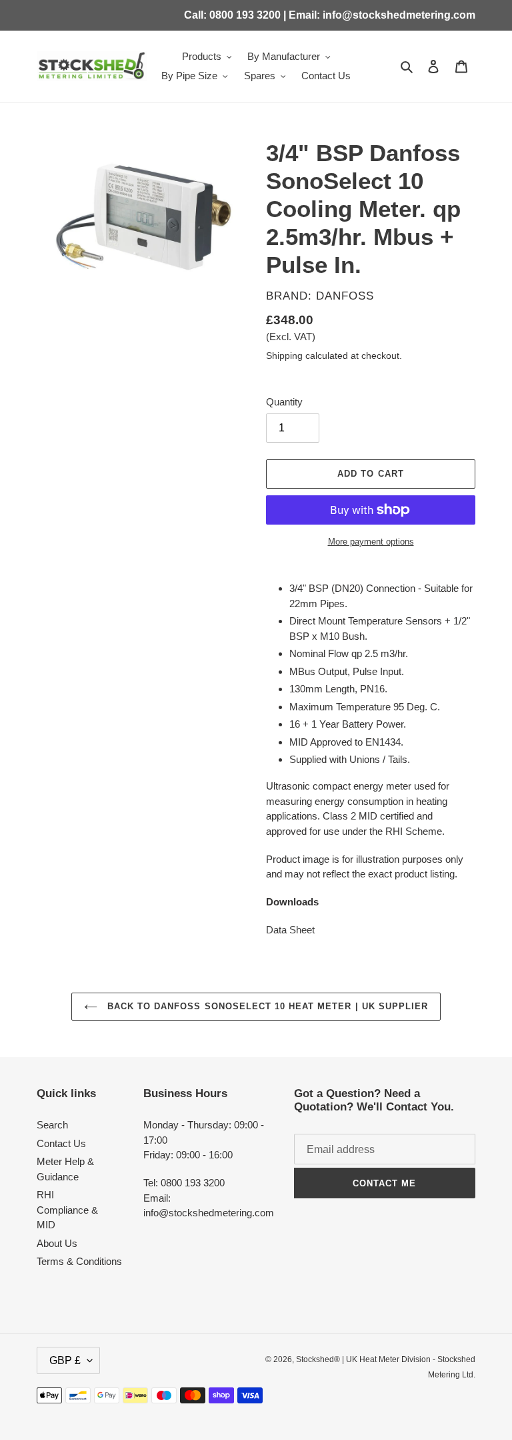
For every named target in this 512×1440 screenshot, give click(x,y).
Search (52, 1124)
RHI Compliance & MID (67, 1209)
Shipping (284, 355)
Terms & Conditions (79, 1261)
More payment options (371, 542)
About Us (57, 1243)
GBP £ (65, 1360)
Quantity (284, 401)
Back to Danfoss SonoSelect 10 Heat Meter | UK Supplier (266, 1006)
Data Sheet (290, 929)
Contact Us (61, 1143)
